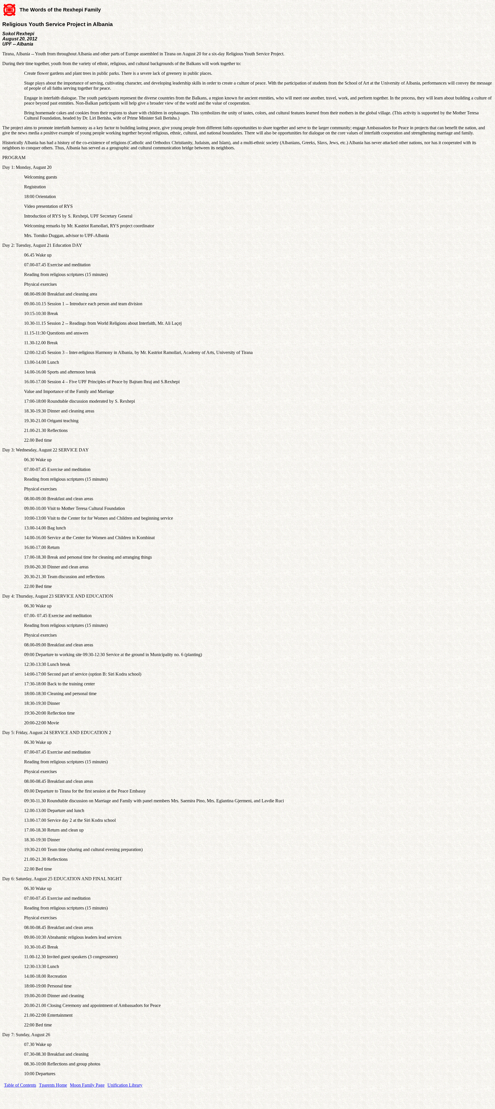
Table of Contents (20, 1085)
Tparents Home (53, 1085)
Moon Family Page (87, 1085)
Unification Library (124, 1085)
